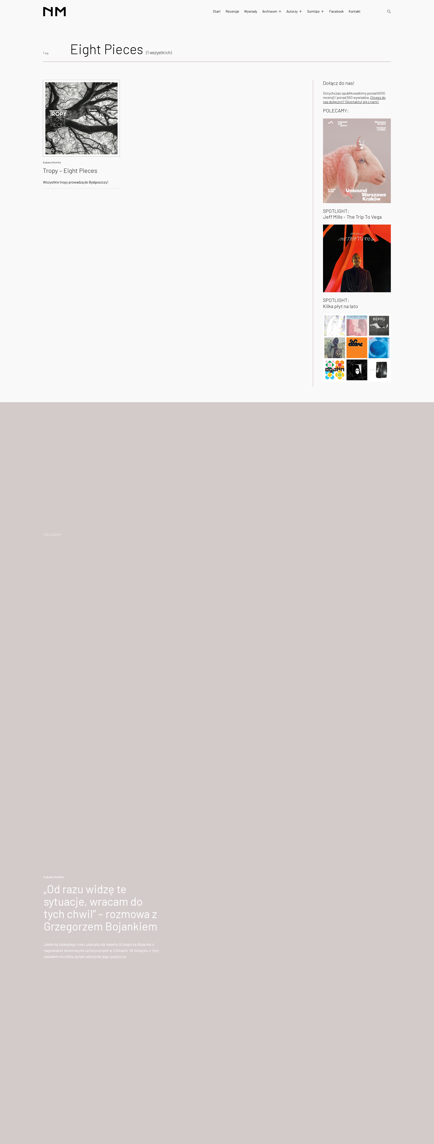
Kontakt (355, 11)
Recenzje (232, 11)
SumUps (313, 11)
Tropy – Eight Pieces (70, 170)
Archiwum (269, 11)
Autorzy (292, 11)
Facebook (336, 11)
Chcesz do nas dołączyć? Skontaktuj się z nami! (354, 99)
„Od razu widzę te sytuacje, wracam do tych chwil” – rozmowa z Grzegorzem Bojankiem (100, 907)
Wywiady (250, 11)
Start (217, 11)
